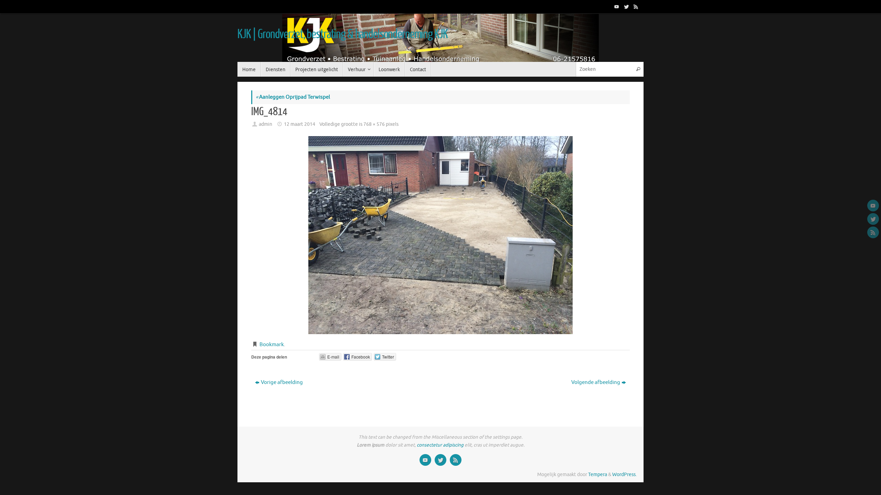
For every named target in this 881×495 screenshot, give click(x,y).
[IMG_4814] (440, 235)
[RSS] (635, 6)
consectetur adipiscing (440, 445)
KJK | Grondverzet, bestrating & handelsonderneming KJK (342, 34)
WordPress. (624, 474)
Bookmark (271, 344)
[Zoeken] (638, 69)
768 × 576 (374, 124)
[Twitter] (625, 6)
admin (265, 124)
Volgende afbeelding (595, 382)
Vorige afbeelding (282, 382)
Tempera (597, 474)
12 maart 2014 (299, 124)
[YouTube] (616, 6)
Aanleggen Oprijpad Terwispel (293, 97)
